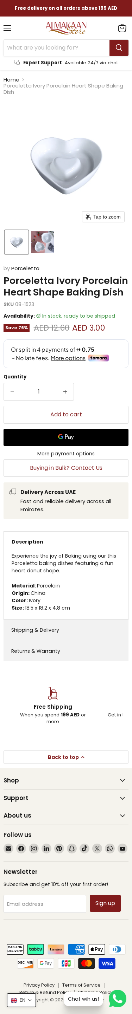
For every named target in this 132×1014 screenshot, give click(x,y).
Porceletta (25, 268)
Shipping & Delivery (35, 629)
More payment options (66, 453)
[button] (17, 242)
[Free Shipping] (53, 706)
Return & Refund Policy (44, 992)
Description (27, 541)
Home (11, 80)
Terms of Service (81, 985)
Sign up (105, 903)
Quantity (15, 376)
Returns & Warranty (35, 651)
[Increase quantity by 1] (65, 392)
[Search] (118, 48)
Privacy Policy (39, 985)
